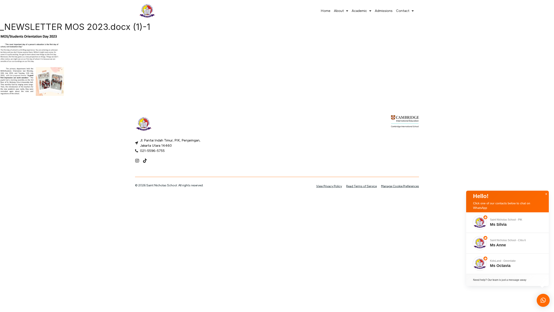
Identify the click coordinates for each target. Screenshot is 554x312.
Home (325, 11)
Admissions (384, 11)
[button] (507, 222)
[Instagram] (137, 161)
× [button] (546, 194)
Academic (359, 11)
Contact (402, 11)
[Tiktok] (145, 161)
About (339, 11)
